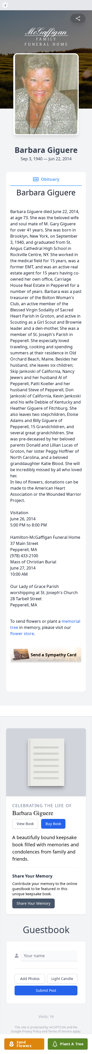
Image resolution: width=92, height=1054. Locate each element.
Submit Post (46, 990)
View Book (25, 823)
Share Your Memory (33, 903)
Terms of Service (60, 1031)
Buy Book (53, 823)
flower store (22, 633)
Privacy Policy (31, 1031)
